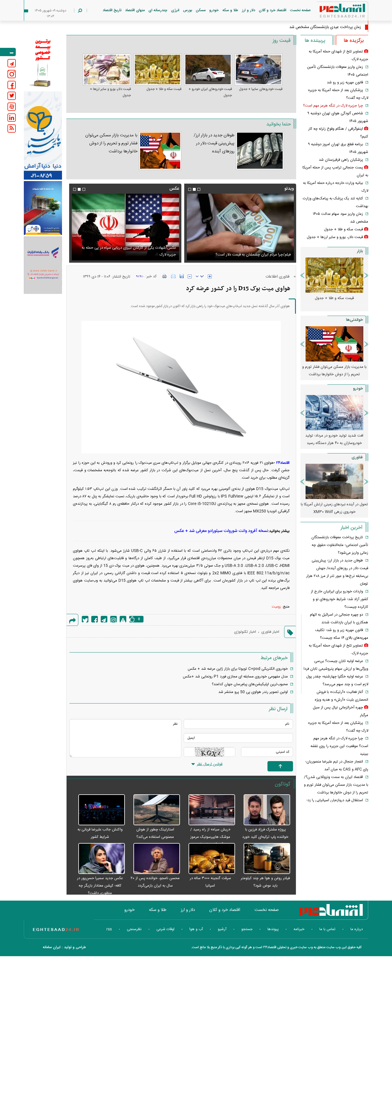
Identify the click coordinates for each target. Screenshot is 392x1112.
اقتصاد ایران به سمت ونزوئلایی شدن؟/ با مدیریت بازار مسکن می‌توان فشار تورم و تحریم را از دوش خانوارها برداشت (336, 785)
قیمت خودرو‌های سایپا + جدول (260, 89)
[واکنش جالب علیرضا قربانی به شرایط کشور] (98, 810)
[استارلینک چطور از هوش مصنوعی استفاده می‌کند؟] (154, 810)
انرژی (175, 10)
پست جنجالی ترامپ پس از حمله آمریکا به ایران (139, 255)
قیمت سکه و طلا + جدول (163, 89)
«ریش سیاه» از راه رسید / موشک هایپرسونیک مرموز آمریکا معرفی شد (210, 837)
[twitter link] (11, 95)
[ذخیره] (182, 276)
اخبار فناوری (270, 632)
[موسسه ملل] (43, 208)
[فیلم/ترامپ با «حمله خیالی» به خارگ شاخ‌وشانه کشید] (240, 227)
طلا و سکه (230, 10)
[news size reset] (200, 276)
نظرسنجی (134, 929)
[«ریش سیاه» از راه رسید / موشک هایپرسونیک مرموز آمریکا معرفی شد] (209, 810)
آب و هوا (196, 929)
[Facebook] (94, 619)
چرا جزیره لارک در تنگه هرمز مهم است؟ (333, 106)
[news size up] (210, 276)
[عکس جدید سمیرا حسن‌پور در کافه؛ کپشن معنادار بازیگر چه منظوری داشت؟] (98, 859)
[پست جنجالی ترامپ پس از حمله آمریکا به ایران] (125, 227)
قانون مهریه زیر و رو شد (345, 82)
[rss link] (11, 128)
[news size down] (190, 276)
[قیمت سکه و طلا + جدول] (157, 69)
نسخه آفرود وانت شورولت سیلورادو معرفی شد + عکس (221, 531)
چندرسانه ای (157, 10)
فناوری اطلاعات (277, 276)
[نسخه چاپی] (164, 276)
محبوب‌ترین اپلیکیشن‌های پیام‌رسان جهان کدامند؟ (250, 684)
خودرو (214, 10)
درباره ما (356, 929)
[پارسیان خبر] (43, 135)
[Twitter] (85, 619)
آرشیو (222, 929)
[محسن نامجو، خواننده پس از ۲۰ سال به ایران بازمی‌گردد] (154, 859)
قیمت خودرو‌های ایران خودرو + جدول (210, 92)
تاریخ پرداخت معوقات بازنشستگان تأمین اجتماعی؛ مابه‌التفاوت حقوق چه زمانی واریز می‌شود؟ (339, 545)
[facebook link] (11, 85)
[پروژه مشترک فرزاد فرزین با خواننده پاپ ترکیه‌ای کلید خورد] (264, 810)
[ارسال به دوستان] (173, 276)
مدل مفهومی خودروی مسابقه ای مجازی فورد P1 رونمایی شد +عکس (235, 676)
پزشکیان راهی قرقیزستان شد (341, 160)
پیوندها (273, 929)
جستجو (247, 929)
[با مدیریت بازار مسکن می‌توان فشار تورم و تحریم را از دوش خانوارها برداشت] (160, 150)
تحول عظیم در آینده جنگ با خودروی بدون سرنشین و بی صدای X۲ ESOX (334, 508)
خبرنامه (299, 929)
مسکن (200, 10)
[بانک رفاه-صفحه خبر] (43, 265)
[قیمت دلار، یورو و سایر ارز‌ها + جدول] (107, 69)
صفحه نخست (300, 10)
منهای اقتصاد (135, 10)
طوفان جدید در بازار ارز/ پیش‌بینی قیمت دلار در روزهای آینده (214, 143)
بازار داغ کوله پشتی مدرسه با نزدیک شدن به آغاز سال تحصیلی (334, 371)
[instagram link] (11, 74)
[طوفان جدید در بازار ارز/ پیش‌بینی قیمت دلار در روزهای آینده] (260, 150)
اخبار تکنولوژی (245, 632)
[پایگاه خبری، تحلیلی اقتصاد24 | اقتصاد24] (333, 12)
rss (109, 929)
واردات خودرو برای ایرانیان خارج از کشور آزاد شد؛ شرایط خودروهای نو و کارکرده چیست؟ (339, 599)
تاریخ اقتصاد (112, 10)
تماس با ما (327, 929)
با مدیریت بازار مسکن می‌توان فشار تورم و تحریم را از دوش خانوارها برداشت (111, 143)
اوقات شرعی (165, 929)
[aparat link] (11, 106)
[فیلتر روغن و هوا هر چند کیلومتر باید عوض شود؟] (264, 859)
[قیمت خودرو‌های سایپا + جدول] (258, 69)
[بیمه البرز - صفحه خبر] (43, 62)
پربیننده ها (315, 41)
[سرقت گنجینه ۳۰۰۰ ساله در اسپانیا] (209, 859)
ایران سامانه (52, 947)
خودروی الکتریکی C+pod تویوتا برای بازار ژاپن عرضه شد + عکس (238, 669)
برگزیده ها (354, 41)
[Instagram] (113, 619)
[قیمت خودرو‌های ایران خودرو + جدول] (208, 69)
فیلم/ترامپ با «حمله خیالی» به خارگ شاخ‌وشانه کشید (250, 255)
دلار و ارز (248, 10)
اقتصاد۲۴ (283, 463)
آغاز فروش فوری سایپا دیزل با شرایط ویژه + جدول (334, 439)
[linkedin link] (11, 117)
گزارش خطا (123, 619)
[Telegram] (104, 619)
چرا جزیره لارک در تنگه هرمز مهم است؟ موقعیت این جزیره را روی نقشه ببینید (339, 746)
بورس (187, 10)
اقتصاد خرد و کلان (272, 10)
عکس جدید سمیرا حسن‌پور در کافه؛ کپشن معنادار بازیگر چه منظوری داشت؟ (100, 885)
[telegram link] (11, 63)
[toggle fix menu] (8, 52)
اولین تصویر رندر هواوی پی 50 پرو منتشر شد (253, 692)
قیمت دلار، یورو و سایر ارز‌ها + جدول (110, 92)
